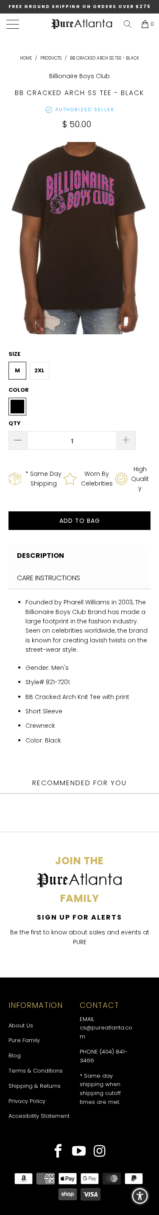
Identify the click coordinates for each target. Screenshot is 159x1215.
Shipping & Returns (34, 1086)
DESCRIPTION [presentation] (40, 555)
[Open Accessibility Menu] (140, 1196)
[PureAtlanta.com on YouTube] (79, 1152)
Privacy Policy (26, 1101)
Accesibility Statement (39, 1116)
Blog (14, 1055)
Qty (14, 423)
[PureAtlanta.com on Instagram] (100, 1152)
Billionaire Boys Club (79, 76)
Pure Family (24, 1040)
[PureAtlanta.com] (82, 24)
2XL (39, 370)
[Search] (128, 24)
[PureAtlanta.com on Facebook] (58, 1152)
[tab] (79, 556)
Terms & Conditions (35, 1071)
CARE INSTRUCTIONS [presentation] (48, 578)
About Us (20, 1025)
